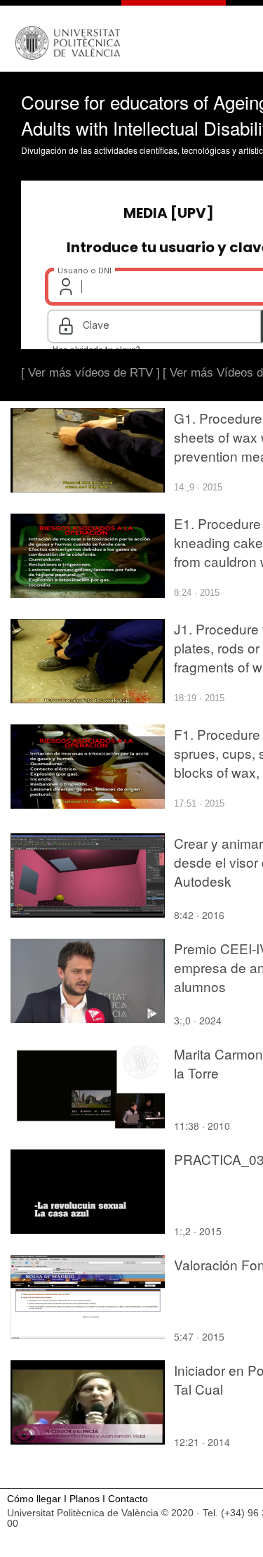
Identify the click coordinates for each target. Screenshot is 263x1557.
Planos (84, 1499)
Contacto (128, 1499)
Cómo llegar (34, 1499)
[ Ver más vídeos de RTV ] (90, 372)
